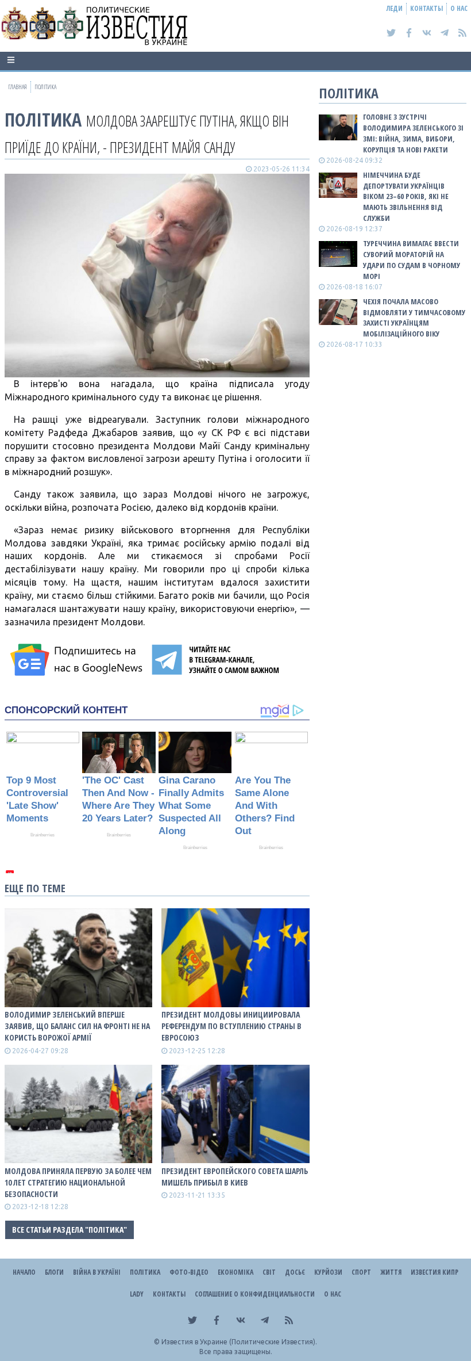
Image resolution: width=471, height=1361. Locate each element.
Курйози (328, 1272)
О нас (459, 8)
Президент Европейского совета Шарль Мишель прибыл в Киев (234, 1176)
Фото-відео (189, 1272)
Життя (390, 1272)
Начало (24, 1272)
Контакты (426, 8)
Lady (137, 1294)
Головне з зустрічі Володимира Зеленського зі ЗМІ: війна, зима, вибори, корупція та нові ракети (413, 133)
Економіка (235, 1272)
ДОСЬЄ (295, 1272)
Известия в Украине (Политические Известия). (239, 1341)
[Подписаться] (78, 660)
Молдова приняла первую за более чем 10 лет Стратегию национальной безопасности (78, 1182)
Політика (43, 119)
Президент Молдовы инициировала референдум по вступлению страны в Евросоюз (231, 1026)
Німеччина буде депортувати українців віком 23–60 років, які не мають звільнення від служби (406, 196)
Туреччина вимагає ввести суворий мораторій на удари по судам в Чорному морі (411, 259)
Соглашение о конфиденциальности (255, 1294)
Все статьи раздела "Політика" (69, 1229)
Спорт (361, 1272)
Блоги (54, 1272)
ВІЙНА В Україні (97, 1272)
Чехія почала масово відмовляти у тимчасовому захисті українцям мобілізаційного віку (414, 317)
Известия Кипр (434, 1272)
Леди (395, 8)
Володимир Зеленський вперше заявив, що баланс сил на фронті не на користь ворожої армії (77, 1026)
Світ (269, 1272)
